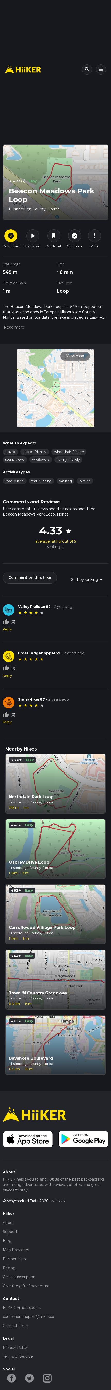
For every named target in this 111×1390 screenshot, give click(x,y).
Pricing (9, 1268)
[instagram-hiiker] (47, 1378)
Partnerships (14, 1258)
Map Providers (16, 1249)
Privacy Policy (15, 1347)
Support (10, 1231)
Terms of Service (18, 1356)
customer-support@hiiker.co (28, 1316)
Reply (7, 629)
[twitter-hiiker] (29, 1378)
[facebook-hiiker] (12, 1378)
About (8, 1222)
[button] (13, 327)
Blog (7, 1240)
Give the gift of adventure (26, 1286)
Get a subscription (19, 1277)
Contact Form (15, 1325)
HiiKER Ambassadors (22, 1307)
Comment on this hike (30, 577)
